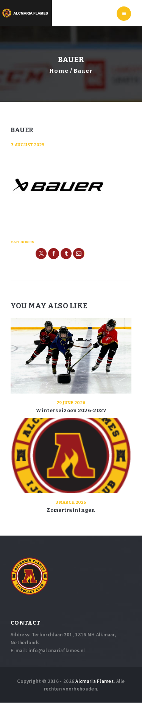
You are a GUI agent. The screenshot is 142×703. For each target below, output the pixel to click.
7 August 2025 (27, 144)
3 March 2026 (71, 502)
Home (59, 70)
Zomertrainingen (71, 510)
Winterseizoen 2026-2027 (71, 410)
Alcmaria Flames (94, 681)
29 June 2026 (71, 402)
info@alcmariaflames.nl (56, 650)
